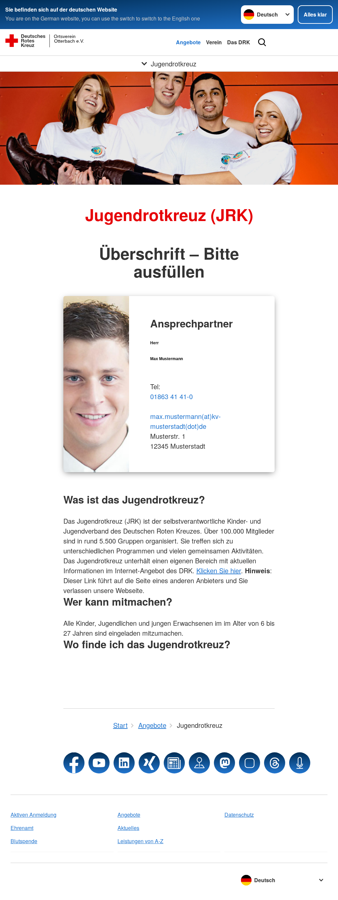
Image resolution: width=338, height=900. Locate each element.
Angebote (188, 42)
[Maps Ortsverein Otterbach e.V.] (199, 762)
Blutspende (24, 841)
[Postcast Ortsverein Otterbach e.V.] (299, 762)
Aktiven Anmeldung (33, 814)
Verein (214, 42)
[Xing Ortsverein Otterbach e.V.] (149, 762)
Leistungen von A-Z (140, 841)
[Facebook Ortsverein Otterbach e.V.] (73, 762)
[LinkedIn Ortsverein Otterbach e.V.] (124, 762)
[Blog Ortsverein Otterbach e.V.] (174, 762)
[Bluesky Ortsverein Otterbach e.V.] (249, 762)
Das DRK (238, 42)
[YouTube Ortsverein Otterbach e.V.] (99, 762)
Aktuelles (128, 828)
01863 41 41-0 (171, 396)
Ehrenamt (22, 828)
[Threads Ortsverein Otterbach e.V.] (274, 762)
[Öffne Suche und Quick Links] (262, 42)
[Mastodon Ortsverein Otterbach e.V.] (224, 762)
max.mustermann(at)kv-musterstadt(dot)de (185, 421)
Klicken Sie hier (218, 570)
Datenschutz (239, 814)
